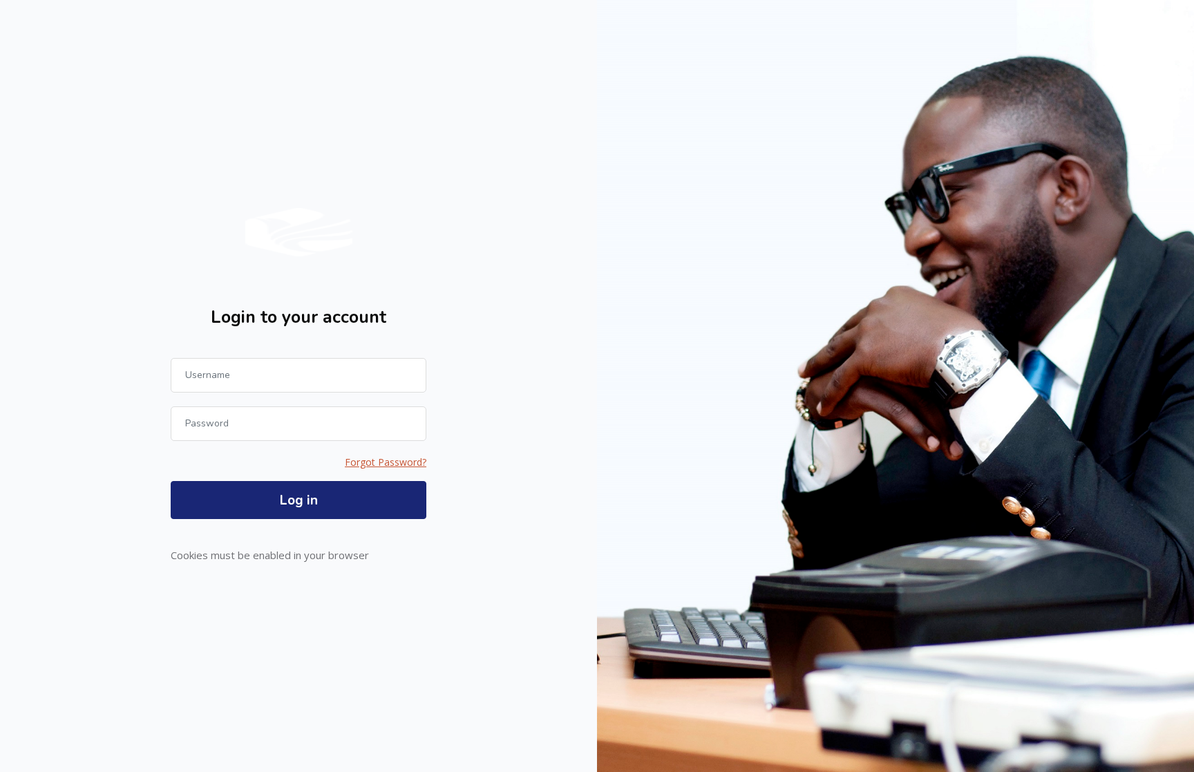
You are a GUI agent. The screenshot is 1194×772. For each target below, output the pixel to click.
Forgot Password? (385, 462)
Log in (299, 500)
